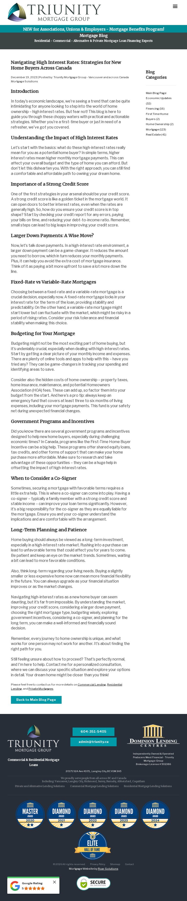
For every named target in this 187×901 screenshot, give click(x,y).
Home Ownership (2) (160, 124)
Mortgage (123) (156, 129)
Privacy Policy (97, 864)
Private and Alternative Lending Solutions (40, 786)
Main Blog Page (156, 93)
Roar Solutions (108, 868)
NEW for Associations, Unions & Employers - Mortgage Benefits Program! (93, 29)
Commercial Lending (92, 684)
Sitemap (115, 864)
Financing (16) (155, 108)
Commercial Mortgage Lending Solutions (94, 786)
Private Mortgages (40, 688)
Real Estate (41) (156, 134)
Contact (129, 864)
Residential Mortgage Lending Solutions (148, 786)
